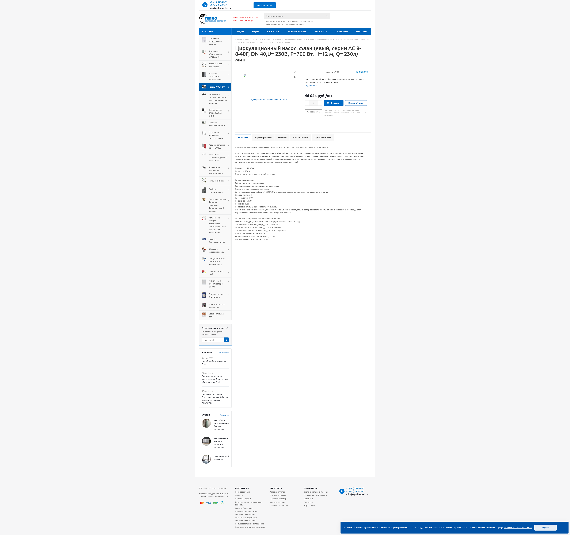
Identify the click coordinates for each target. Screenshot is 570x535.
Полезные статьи (243, 498)
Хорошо (545, 527)
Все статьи (224, 415)
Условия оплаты (277, 491)
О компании (341, 31)
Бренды (239, 31)
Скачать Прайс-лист (244, 508)
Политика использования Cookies (250, 527)
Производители (242, 491)
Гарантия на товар (278, 498)
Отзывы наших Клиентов (315, 495)
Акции (255, 31)
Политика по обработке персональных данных (246, 512)
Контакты (361, 31)
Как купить (321, 31)
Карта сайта (309, 505)
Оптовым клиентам (279, 505)
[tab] (311, 85)
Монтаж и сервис (297, 31)
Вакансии (308, 498)
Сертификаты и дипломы (316, 491)
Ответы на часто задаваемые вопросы (248, 503)
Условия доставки (278, 495)
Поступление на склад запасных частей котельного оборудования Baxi (215, 379)
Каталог (209, 31)
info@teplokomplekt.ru (220, 8)
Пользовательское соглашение (249, 523)
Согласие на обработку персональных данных (245, 518)
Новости (239, 495)
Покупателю (273, 31)
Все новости (223, 352)
